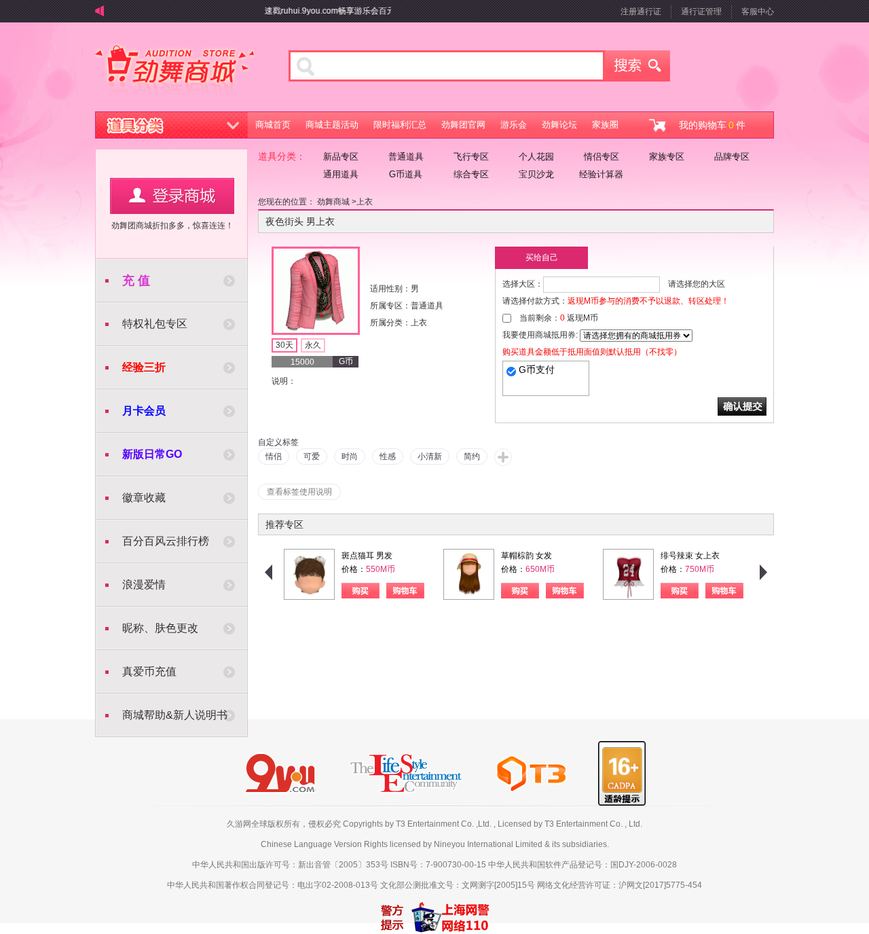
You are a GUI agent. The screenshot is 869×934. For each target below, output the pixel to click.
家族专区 (666, 156)
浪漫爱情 (144, 584)
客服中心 (757, 11)
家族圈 (605, 125)
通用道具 (340, 174)
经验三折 (144, 367)
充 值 (136, 280)
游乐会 (513, 125)
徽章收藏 (144, 497)
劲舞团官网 (463, 125)
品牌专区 (732, 156)
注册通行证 (641, 11)
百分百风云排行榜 (165, 541)
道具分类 (172, 125)
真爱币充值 (149, 671)
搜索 (637, 66)
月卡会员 (144, 410)
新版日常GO (152, 454)
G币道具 (405, 174)
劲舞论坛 (559, 125)
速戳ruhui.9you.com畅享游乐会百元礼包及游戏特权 (349, 11)
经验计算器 (601, 174)
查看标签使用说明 (299, 492)
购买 (360, 590)
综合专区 (471, 174)
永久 (313, 345)
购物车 (405, 590)
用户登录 (172, 196)
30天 (284, 345)
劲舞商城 (175, 70)
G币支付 (537, 369)
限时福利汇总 (399, 125)
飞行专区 (471, 156)
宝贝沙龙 (536, 174)
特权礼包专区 (154, 323)
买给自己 (541, 257)
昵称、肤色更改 (160, 628)
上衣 (364, 201)
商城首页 (273, 125)
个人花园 (536, 156)
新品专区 (340, 156)
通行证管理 (701, 11)
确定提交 (742, 406)
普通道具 (406, 156)
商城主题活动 (332, 125)
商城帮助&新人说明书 (174, 715)
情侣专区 (601, 156)
